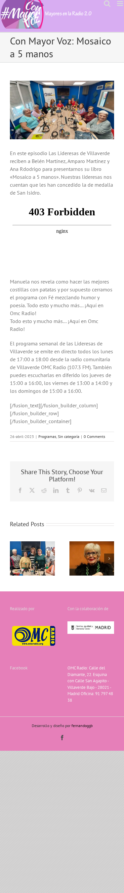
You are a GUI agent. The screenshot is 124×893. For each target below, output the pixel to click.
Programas (47, 436)
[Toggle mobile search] (107, 3)
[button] (15, 558)
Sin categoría (68, 436)
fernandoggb (82, 725)
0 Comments (94, 436)
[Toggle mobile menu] (120, 3)
